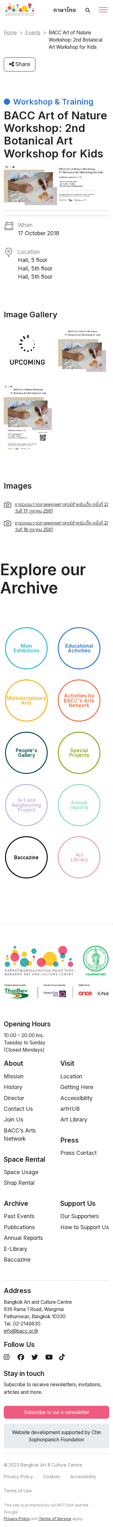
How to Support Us (84, 1227)
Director (14, 1098)
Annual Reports (23, 1238)
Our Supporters (79, 1216)
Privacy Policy (18, 1476)
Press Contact (78, 1153)
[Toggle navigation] (103, 10)
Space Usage (21, 1172)
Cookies (51, 1476)
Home (10, 33)
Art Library (73, 1119)
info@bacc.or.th (21, 1331)
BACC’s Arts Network (20, 1134)
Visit (67, 1063)
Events (32, 33)
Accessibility (76, 1098)
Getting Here (76, 1087)
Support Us (78, 1203)
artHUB (70, 1108)
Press (69, 1140)
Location (71, 1076)
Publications (19, 1227)
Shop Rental (19, 1182)
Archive (16, 1203)
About (13, 1063)
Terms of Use (18, 1490)
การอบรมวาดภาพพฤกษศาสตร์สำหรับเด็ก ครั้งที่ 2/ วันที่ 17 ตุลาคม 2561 (61, 508)
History (13, 1087)
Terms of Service (55, 1518)
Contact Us (18, 1108)
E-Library (15, 1249)
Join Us (13, 1119)
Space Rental (24, 1159)
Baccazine (17, 1259)
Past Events (19, 1216)
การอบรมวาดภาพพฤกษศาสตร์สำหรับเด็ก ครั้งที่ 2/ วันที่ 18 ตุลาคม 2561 (61, 526)
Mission (14, 1076)
